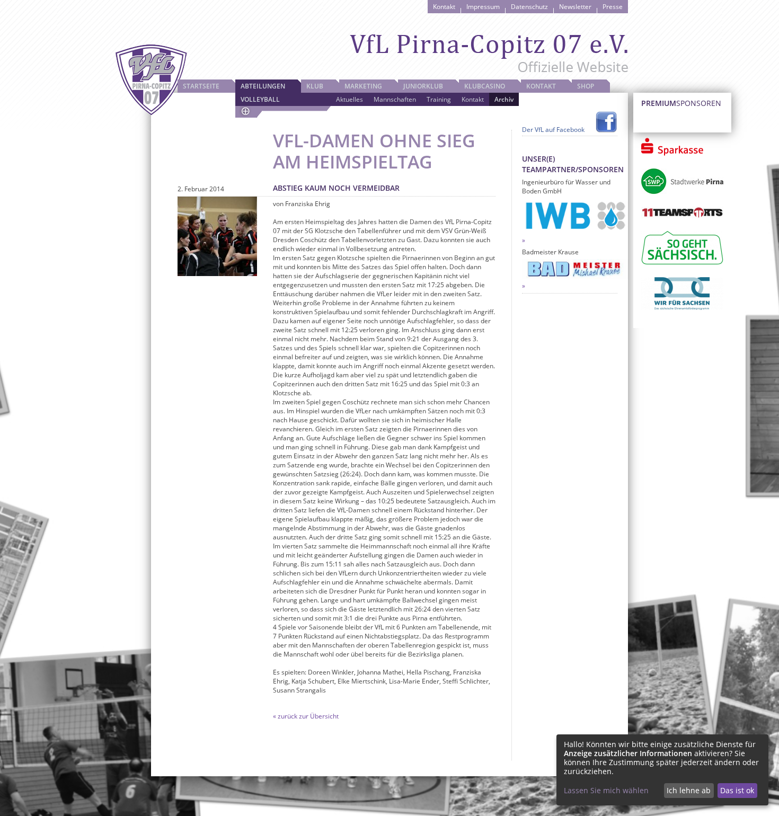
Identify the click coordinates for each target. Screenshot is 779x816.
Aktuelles (349, 99)
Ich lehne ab (689, 790)
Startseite (201, 86)
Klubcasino (484, 86)
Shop (585, 86)
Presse (613, 6)
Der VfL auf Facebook (553, 129)
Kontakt (444, 6)
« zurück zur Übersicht (306, 716)
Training (439, 99)
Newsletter (575, 6)
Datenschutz (529, 6)
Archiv (504, 99)
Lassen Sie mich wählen (606, 790)
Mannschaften (395, 99)
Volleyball (260, 99)
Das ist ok (737, 790)
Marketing (363, 86)
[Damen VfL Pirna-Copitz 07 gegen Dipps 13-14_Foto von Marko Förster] (217, 236)
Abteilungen (263, 86)
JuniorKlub (423, 86)
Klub (314, 86)
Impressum (483, 6)
